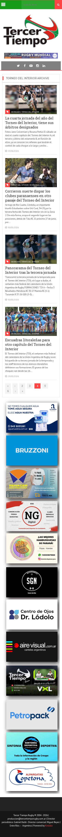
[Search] (58, 4)
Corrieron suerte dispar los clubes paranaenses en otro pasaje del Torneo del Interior (29, 195)
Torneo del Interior (30, 112)
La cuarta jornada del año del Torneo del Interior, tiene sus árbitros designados (29, 122)
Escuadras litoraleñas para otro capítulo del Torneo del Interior (28, 344)
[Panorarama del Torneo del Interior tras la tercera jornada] (31, 249)
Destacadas (16, 112)
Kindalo (49, 825)
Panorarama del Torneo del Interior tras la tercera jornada (30, 270)
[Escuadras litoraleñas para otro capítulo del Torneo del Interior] (31, 321)
